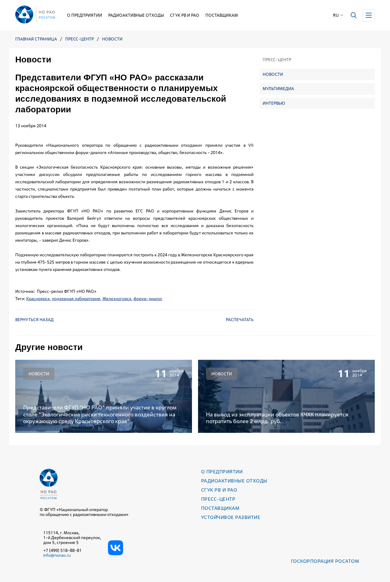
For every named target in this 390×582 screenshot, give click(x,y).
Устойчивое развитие (230, 517)
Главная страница (36, 39)
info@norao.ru (57, 555)
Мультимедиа (278, 88)
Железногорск (116, 298)
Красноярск (38, 298)
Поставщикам (221, 15)
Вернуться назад (34, 319)
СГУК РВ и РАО (184, 15)
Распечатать (240, 319)
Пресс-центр (79, 39)
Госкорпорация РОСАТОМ (325, 561)
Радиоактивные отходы (136, 15)
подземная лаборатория (76, 298)
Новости (112, 39)
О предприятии (84, 15)
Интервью (274, 103)
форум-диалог (147, 298)
